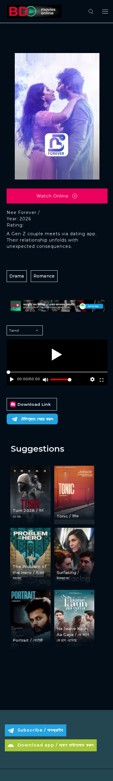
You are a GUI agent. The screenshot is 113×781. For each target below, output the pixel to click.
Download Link (34, 404)
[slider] (60, 382)
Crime (64, 505)
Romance (44, 276)
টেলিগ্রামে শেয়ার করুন (37, 419)
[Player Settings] (92, 379)
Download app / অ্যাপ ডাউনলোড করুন (55, 745)
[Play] (57, 355)
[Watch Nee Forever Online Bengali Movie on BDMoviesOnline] (33, 11)
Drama (16, 276)
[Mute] (45, 379)
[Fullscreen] (101, 379)
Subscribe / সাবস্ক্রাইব (40, 730)
